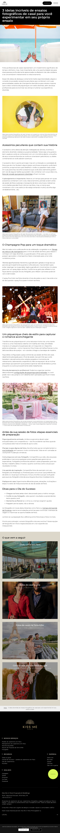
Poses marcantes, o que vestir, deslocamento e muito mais (30, 668)
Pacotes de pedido (8, 745)
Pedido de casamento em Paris (11, 741)
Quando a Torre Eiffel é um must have (30, 628)
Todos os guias (6, 757)
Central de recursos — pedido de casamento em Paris (18, 759)
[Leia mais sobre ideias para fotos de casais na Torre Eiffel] (30, 640)
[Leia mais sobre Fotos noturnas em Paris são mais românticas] (30, 600)
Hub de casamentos (8, 761)
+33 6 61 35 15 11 (7, 797)
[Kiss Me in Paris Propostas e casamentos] (4, 3)
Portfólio (4, 763)
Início (5, 707)
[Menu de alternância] (55, 3)
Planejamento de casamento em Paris (14, 743)
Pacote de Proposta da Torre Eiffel (12, 747)
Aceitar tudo (23, 829)
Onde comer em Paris (30, 544)
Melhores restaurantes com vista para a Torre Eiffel (30, 547)
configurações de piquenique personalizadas (30, 372)
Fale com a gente (52, 765)
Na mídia (50, 759)
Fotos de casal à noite (30, 585)
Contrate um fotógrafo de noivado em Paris (30, 587)
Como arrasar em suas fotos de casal (30, 665)
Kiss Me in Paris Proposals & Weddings (30, 724)
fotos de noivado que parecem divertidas (17, 174)
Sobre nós (50, 757)
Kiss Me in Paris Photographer (30, 810)
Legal (4, 814)
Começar (47, 3)
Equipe (49, 761)
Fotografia (5, 749)
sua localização (7, 450)
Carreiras (49, 763)
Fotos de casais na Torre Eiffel (30, 625)
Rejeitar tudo (36, 829)
